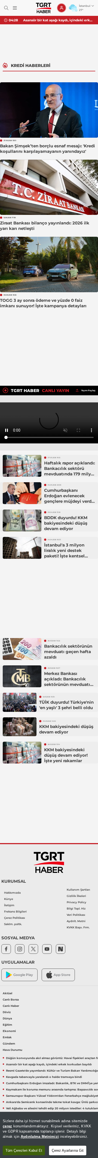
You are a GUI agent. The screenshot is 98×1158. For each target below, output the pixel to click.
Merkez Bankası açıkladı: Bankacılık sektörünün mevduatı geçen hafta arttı (67, 681)
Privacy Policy (76, 902)
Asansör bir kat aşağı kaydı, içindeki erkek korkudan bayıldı (58, 20)
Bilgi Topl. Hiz (76, 908)
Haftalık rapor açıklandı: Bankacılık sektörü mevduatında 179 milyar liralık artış (69, 471)
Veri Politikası (76, 915)
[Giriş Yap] (61, 8)
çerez (7, 1126)
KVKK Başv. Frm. (78, 927)
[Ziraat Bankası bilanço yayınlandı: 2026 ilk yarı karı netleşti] (49, 187)
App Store (62, 975)
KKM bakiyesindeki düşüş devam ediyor (66, 729)
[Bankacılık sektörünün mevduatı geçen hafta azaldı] (22, 649)
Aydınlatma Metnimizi (40, 1136)
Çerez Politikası (14, 918)
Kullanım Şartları (78, 889)
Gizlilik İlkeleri (76, 896)
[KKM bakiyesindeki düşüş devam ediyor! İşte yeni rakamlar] (22, 753)
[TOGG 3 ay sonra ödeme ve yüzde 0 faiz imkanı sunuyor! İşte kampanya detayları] (49, 264)
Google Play (23, 975)
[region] (49, 1135)
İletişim (9, 905)
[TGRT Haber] (43, 8)
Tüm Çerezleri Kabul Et (23, 1150)
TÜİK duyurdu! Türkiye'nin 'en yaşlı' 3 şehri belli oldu (66, 705)
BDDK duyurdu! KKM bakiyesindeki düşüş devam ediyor (65, 523)
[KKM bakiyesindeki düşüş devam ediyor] (19, 726)
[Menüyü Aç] (15, 8)
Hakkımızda (12, 892)
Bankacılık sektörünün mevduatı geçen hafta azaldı (68, 652)
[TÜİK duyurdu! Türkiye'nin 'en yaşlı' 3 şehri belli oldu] (19, 702)
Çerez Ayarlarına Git (68, 1150)
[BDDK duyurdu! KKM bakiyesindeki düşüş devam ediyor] (22, 520)
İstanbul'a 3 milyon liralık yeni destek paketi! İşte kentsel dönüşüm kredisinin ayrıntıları (65, 555)
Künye (8, 899)
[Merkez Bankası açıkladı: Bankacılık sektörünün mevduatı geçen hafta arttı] (22, 676)
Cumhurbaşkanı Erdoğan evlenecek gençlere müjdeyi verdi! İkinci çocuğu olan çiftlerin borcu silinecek (69, 501)
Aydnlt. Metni (76, 921)
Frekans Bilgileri (15, 911)
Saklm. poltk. (13, 924)
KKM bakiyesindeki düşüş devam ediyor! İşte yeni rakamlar (66, 755)
